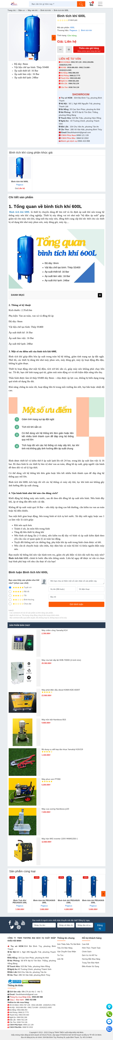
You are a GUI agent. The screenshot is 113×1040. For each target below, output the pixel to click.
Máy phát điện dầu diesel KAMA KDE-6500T (61, 690)
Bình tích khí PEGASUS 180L (44, 901)
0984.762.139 (73, 83)
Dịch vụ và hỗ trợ (89, 955)
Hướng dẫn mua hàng (91, 959)
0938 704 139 (22, 1022)
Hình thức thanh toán (91, 948)
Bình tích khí (86, 30)
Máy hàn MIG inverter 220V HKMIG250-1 (60, 839)
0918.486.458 (72, 67)
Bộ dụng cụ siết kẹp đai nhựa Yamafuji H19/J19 (62, 749)
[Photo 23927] (32, 37)
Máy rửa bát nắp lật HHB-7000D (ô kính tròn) (61, 660)
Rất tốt (26, 592)
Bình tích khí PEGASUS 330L (93, 901)
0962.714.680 (84, 67)
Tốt (25, 595)
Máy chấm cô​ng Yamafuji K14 (55, 630)
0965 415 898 (84, 141)
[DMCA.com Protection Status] (31, 981)
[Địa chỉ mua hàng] (109, 1006)
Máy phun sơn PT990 (51, 779)
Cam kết (85, 944)
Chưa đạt (27, 604)
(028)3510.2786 (65, 65)
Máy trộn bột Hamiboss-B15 (54, 719)
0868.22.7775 (75, 76)
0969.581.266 (73, 81)
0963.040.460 (75, 78)
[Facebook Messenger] (109, 1021)
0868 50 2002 (82, 138)
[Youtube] (16, 923)
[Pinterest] (18, 927)
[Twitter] (12, 927)
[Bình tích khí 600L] (20, 168)
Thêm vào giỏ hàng (88, 49)
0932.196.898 (88, 62)
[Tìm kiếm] (81, 4)
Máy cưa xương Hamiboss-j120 (55, 809)
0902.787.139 (76, 62)
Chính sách (86, 952)
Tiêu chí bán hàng (64, 948)
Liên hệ (60, 959)
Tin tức (60, 955)
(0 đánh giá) (72, 20)
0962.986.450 (73, 73)
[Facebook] (10, 923)
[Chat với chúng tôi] (109, 1029)
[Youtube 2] (23, 923)
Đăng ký (100, 927)
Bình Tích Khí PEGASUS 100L (20, 901)
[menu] (100, 295)
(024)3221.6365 (65, 70)
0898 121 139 (82, 135)
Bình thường (29, 600)
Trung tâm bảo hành (90, 963)
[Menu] (100, 4)
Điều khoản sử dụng (90, 966)
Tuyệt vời (28, 587)
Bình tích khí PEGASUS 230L (69, 901)
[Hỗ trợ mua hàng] (109, 1014)
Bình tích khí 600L (19, 181)
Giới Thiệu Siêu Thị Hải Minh (68, 944)
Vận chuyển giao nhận (66, 952)
